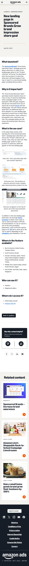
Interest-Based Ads (14, 534)
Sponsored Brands (11, 66)
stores (17, 105)
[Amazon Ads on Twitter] (9, 517)
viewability (5, 233)
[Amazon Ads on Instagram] (14, 517)
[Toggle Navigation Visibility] (2, 2)
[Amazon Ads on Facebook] (24, 517)
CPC (11, 229)
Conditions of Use (14, 526)
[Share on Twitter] (12, 354)
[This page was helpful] (21, 344)
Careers (14, 546)
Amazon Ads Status (14, 542)
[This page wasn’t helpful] (7, 344)
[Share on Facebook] (6, 354)
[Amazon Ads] (14, 2)
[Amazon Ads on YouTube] (19, 517)
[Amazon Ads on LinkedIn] (4, 517)
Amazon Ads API (10, 303)
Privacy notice (14, 530)
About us (14, 522)
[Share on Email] (22, 354)
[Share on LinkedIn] (17, 354)
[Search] (26, 2)
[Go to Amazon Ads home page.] (14, 556)
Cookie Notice (14, 538)
